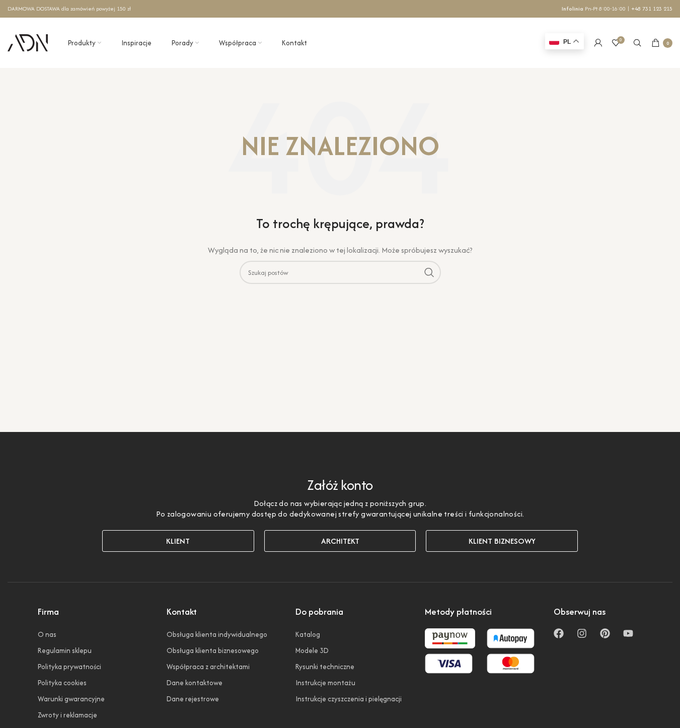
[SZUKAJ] (429, 272)
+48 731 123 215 (651, 9)
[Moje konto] (598, 43)
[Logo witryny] (28, 42)
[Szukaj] (637, 43)
